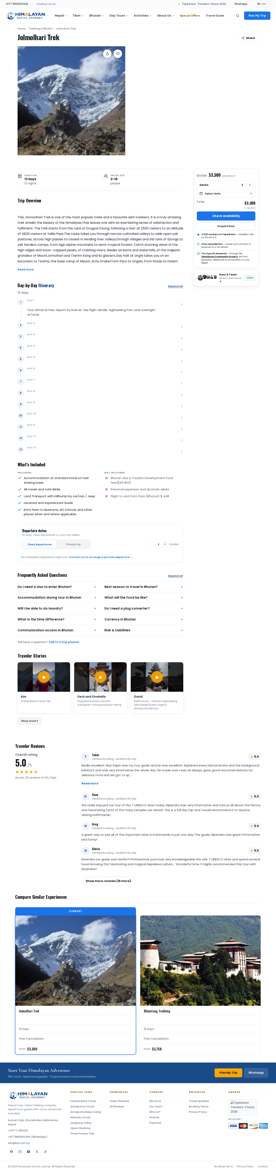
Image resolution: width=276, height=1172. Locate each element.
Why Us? (154, 1112)
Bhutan (95, 16)
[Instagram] (20, 1151)
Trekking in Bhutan (41, 28)
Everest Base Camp (83, 1101)
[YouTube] (28, 1151)
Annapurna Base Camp (85, 1112)
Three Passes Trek (82, 1133)
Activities (141, 16)
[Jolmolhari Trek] (71, 100)
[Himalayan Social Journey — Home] (26, 16)
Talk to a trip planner (63, 642)
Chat (250, 277)
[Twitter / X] (37, 1151)
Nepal (59, 16)
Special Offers (190, 15)
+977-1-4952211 (18, 1130)
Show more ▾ (29, 721)
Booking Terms (199, 1106)
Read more (26, 269)
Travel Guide (215, 15)
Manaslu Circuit (80, 1117)
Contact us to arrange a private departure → (101, 557)
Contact (263, 1166)
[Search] (237, 15)
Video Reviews (119, 1101)
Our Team (155, 1106)
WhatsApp (240, 3)
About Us (164, 16)
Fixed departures (40, 544)
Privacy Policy (198, 1112)
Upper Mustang (80, 1128)
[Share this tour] (107, 53)
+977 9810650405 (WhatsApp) (27, 1137)
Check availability (226, 216)
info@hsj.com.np (46, 3)
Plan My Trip (257, 15)
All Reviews (117, 1106)
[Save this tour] (118, 53)
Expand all (175, 286)
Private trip (73, 544)
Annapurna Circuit (82, 1106)
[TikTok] (45, 1151)
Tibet (77, 16)
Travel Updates (199, 1101)
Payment (155, 1123)
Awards (154, 1117)
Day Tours (117, 16)
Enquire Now (226, 226)
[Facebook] (11, 1151)
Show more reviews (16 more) (108, 881)
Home (22, 28)
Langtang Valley (80, 1123)
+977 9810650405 (17, 3)
